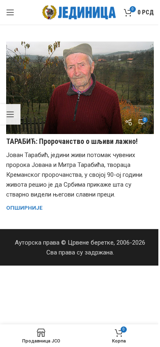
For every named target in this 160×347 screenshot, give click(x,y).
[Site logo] (79, 12)
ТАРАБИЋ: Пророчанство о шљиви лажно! (72, 141)
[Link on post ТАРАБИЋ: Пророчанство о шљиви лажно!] (80, 88)
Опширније (24, 207)
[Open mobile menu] (10, 12)
